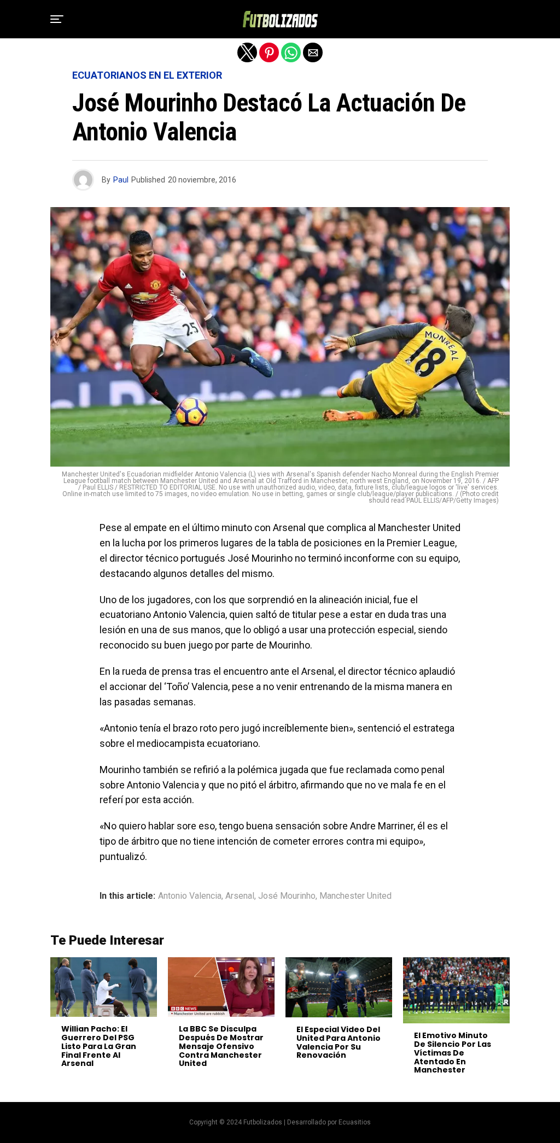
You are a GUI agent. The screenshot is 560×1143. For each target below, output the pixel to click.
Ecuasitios (355, 1122)
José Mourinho (287, 896)
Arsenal (239, 896)
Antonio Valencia (189, 896)
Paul (121, 179)
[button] (56, 19)
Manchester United (355, 896)
